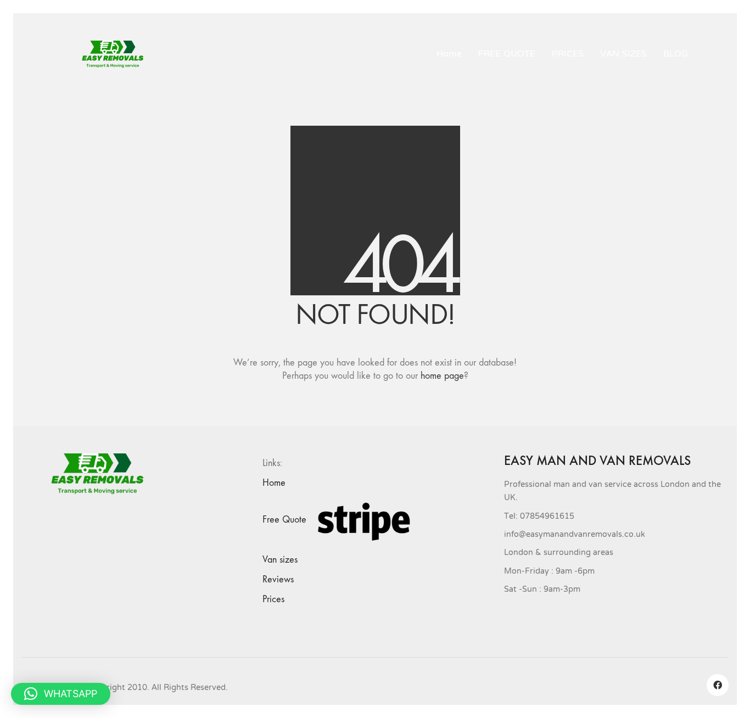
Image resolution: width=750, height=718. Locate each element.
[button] (60, 694)
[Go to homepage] (117, 54)
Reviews (278, 579)
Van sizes (280, 559)
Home (274, 483)
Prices (273, 599)
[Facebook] (718, 685)
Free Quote (284, 519)
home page (442, 376)
